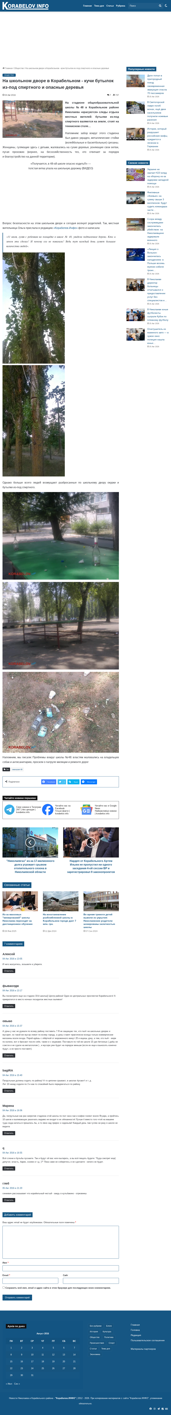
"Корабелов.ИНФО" (65, 1398)
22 (11, 1368)
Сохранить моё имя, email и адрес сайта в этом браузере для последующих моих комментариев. (58, 1288)
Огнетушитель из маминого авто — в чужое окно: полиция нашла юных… (157, 336)
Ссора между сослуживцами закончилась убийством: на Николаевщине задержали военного (155, 229)
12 (53, 1354)
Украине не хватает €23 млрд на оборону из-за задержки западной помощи (157, 176)
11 (43, 1354)
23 (22, 1368)
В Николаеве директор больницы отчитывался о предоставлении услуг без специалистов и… (157, 290)
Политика (108, 1337)
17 (32, 1361)
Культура (107, 1331)
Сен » (17, 1384)
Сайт (65, 1275)
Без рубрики (96, 1326)
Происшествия (97, 1343)
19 (53, 1361)
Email (6, 1275)
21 (74, 1361)
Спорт (112, 1343)
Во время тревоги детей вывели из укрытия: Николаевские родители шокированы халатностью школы (99, 920)
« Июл (9, 1384)
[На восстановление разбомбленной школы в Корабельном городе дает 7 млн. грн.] (60, 901)
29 (11, 1375)
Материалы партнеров (143, 1349)
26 (53, 1368)
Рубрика (120, 6)
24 (32, 1368)
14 (74, 1354)
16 (22, 1361)
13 (64, 1354)
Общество (19, 68)
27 (64, 1368)
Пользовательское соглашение (148, 1340)
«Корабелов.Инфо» (65, 228)
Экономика (95, 1354)
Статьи (110, 6)
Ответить (9, 971)
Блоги (109, 1326)
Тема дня (99, 6)
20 (64, 1361)
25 (43, 1368)
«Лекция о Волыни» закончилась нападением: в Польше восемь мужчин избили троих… (155, 260)
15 (11, 1361)
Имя (6, 1262)
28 (74, 1368)
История (94, 1331)
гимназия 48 (17, 769)
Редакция (136, 1335)
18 (43, 1361)
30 (22, 1375)
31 (32, 1375)
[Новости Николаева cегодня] (26, 6)
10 (32, 1354)
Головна (135, 1330)
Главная (87, 6)
